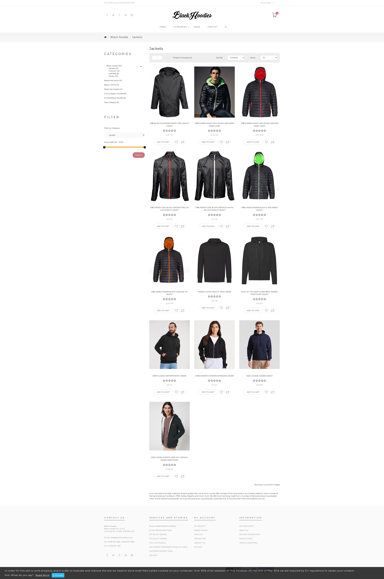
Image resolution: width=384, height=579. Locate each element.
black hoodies (209, 493)
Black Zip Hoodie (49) (113, 89)
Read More (42, 575)
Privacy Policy (246, 539)
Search (138, 155)
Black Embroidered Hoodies (162, 526)
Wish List (198, 534)
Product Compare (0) (182, 57)
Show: (253, 57)
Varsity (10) (113, 76)
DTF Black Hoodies (158, 534)
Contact (213, 27)
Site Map (198, 547)
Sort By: (219, 57)
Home (163, 27)
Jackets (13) (113, 68)
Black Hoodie (119, 37)
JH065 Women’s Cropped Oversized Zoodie (214, 376)
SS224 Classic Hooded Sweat (259, 376)
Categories (180, 27)
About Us (243, 530)
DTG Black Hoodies (158, 539)
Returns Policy (246, 526)
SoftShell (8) (114, 73)
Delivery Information (249, 534)
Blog (197, 27)
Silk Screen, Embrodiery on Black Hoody (168, 547)
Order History (201, 530)
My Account (200, 526)
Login (132, 3)
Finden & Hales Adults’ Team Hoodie (214, 292)
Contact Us (199, 543)
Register (123, 3)
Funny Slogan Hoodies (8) (115, 93)
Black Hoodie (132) (114, 66)
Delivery (153, 555)
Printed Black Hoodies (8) (115, 98)
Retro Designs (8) (111, 102)
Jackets (137, 37)
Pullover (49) (114, 71)
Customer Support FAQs (160, 551)
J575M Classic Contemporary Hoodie (169, 376)
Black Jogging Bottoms (160, 530)
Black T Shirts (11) (111, 85)
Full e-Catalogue (157, 543)
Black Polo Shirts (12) (113, 80)
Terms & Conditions (248, 543)
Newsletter (200, 539)
